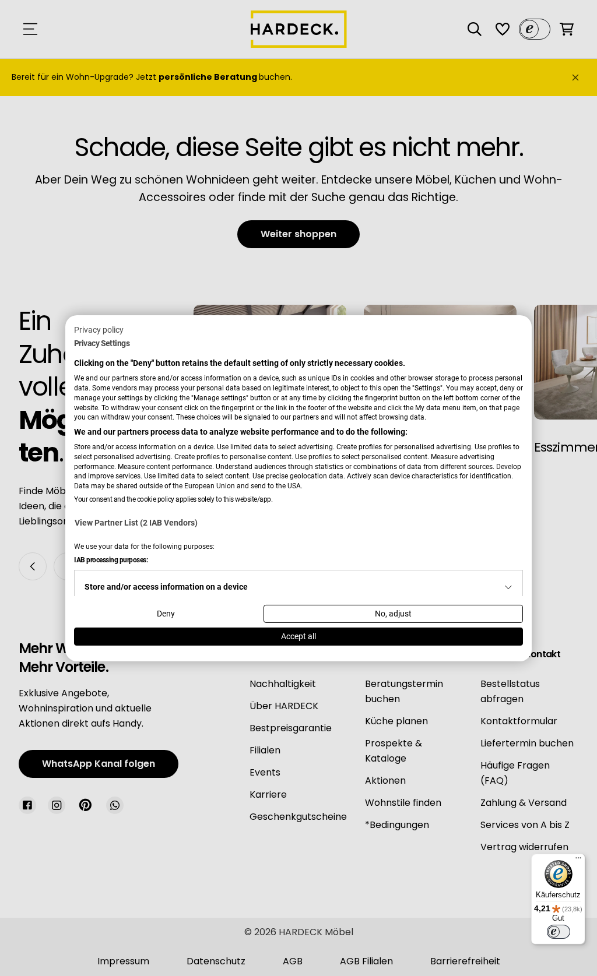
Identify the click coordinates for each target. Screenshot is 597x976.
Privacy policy (99, 329)
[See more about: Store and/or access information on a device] (508, 587)
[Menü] (578, 861)
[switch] (558, 932)
